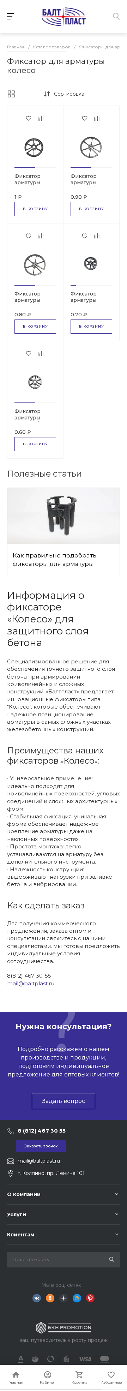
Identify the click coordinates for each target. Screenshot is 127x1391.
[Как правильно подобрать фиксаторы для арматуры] (63, 516)
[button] (24, 167)
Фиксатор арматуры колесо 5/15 (85, 300)
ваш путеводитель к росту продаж (63, 1340)
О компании (24, 1194)
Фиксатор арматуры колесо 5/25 (86, 182)
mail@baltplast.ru (30, 983)
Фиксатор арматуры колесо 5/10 (29, 417)
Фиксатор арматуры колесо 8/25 (29, 182)
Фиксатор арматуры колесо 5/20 (30, 300)
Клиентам (20, 1234)
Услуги (16, 1214)
